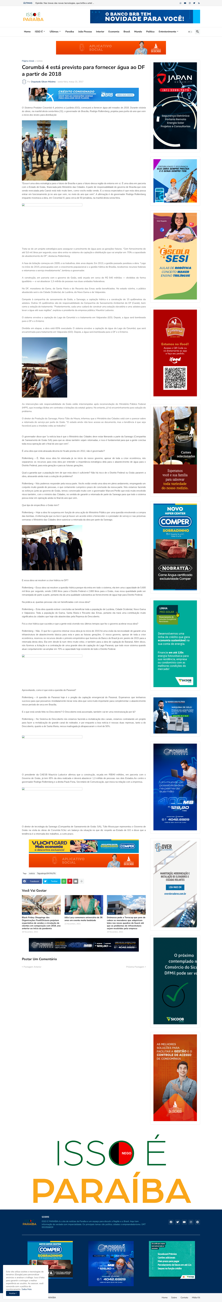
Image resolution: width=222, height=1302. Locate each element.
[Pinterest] (69, 881)
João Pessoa (85, 31)
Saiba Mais (26, 1289)
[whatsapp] (180, 3)
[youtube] (185, 3)
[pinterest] (197, 1222)
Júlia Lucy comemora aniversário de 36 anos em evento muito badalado (83, 919)
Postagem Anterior (32, 966)
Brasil (127, 31)
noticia (39, 61)
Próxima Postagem (135, 966)
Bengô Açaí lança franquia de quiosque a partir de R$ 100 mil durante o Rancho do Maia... (77, 3)
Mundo (138, 31)
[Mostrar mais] (81, 881)
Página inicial (28, 61)
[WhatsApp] (63, 881)
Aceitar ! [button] (13, 1293)
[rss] (199, 3)
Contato (184, 1297)
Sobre (174, 1297)
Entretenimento (167, 31)
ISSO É (39, 31)
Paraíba (69, 31)
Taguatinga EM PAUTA (46, 873)
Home (27, 31)
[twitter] (194, 3)
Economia (113, 31)
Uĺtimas (54, 31)
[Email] (75, 881)
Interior (100, 31)
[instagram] (190, 3)
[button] (190, 31)
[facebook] (171, 1222)
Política (150, 31)
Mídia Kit (196, 1297)
